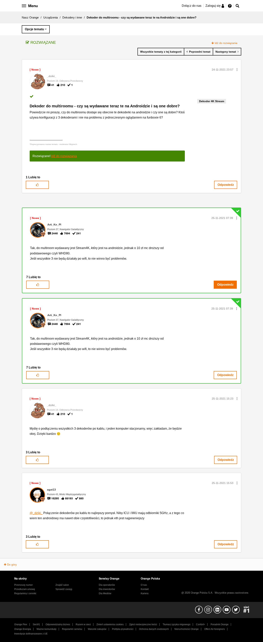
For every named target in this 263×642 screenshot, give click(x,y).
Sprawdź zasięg (63, 589)
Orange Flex (20, 624)
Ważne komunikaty (46, 629)
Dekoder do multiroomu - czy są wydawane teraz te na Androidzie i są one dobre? (105, 106)
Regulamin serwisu (72, 629)
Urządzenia (50, 17)
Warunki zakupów (97, 629)
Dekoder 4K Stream (211, 101)
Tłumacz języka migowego (176, 624)
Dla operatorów (107, 585)
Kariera (144, 593)
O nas (144, 585)
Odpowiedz (226, 184)
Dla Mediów (105, 593)
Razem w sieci (83, 624)
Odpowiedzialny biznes (58, 624)
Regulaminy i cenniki (25, 593)
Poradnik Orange (220, 624)
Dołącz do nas (191, 5)
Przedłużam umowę (24, 589)
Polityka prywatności (122, 629)
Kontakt (145, 589)
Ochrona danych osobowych (154, 629)
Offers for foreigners (214, 629)
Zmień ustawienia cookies (110, 624)
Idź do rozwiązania (226, 43)
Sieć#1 (36, 624)
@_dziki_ (36, 513)
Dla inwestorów (107, 589)
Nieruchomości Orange (186, 629)
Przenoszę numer (23, 585)
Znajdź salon (62, 585)
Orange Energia (22, 629)
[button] (237, 69)
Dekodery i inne (72, 17)
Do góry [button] (12, 564)
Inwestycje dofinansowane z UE (31, 633)
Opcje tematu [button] (34, 29)
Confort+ (200, 624)
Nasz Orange (30, 17)
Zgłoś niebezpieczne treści (143, 624)
